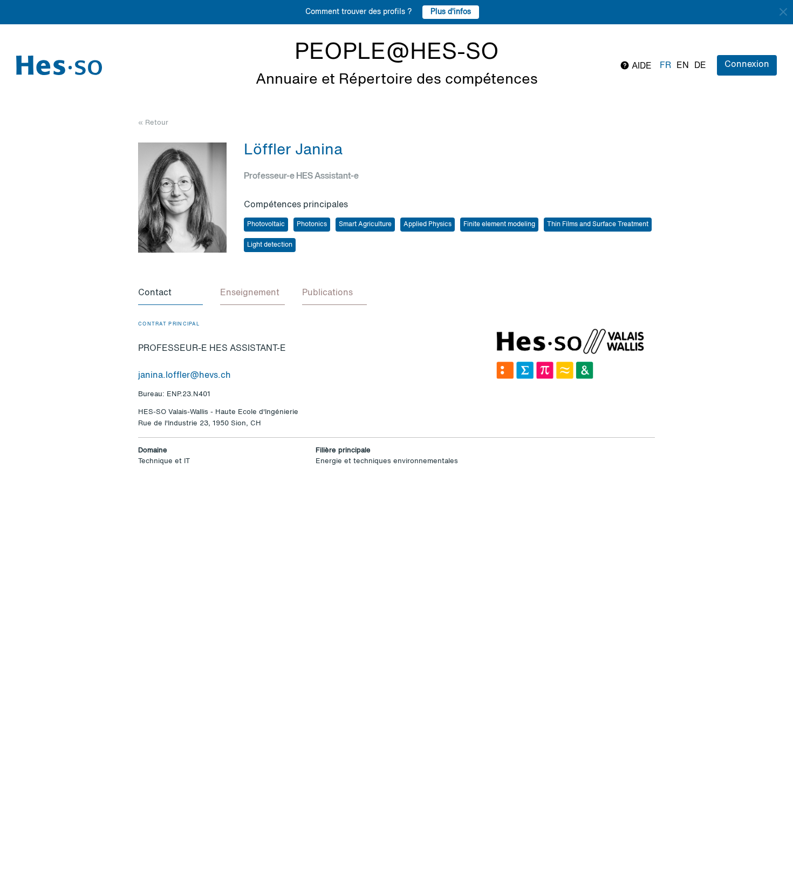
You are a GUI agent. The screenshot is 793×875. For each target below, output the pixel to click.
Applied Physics (428, 224)
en (682, 66)
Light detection (269, 245)
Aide (641, 66)
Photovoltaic (266, 224)
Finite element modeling (499, 224)
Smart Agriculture (365, 224)
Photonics (312, 224)
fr (665, 66)
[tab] (170, 294)
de (700, 66)
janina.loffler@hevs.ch (184, 375)
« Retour (153, 122)
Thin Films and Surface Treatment (597, 224)
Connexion (746, 64)
